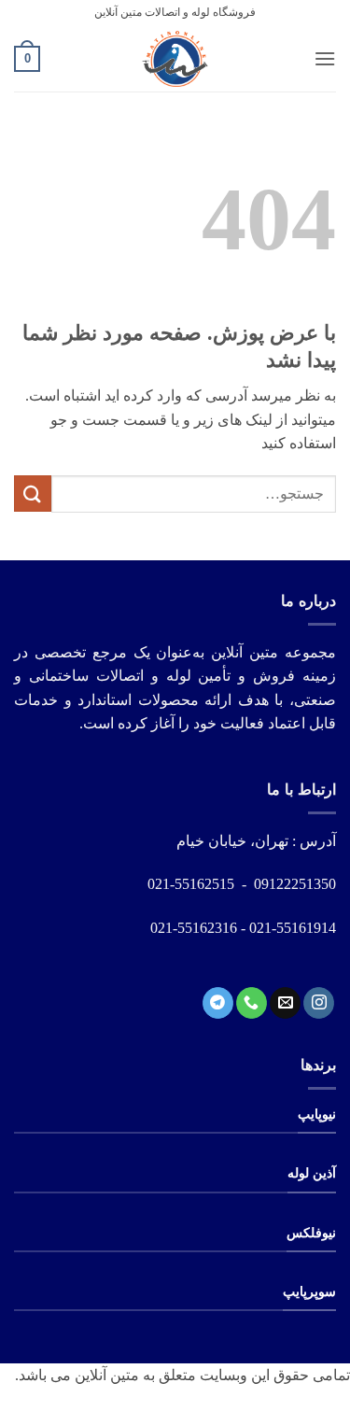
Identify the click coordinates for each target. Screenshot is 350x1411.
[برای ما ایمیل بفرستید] (285, 1003)
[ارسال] (32, 493)
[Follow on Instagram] (318, 1003)
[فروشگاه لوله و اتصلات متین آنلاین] (175, 59)
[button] (325, 58)
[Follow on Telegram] (218, 1003)
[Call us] (251, 1003)
